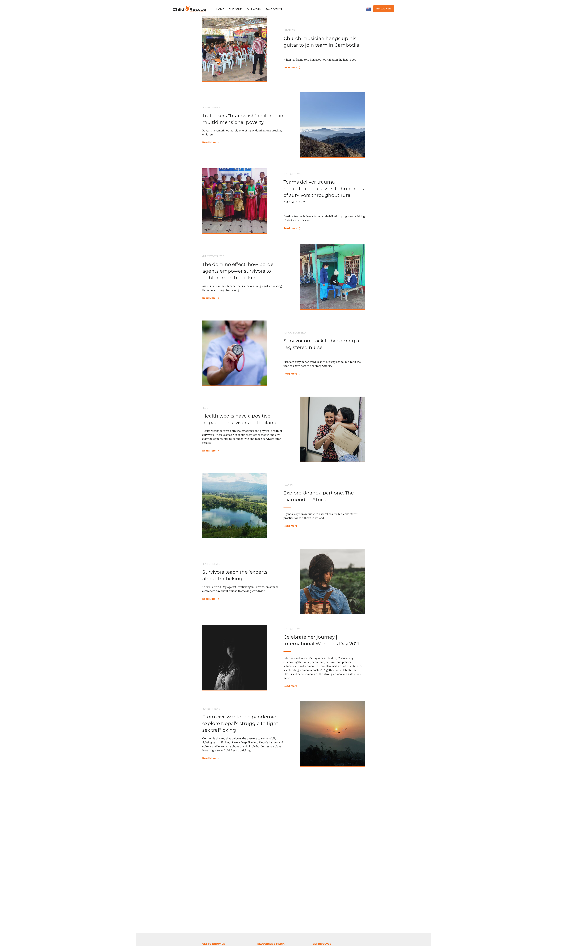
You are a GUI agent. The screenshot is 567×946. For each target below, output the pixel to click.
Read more (291, 67)
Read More (209, 142)
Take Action (274, 9)
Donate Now (383, 9)
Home (220, 9)
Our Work (254, 9)
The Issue (235, 9)
